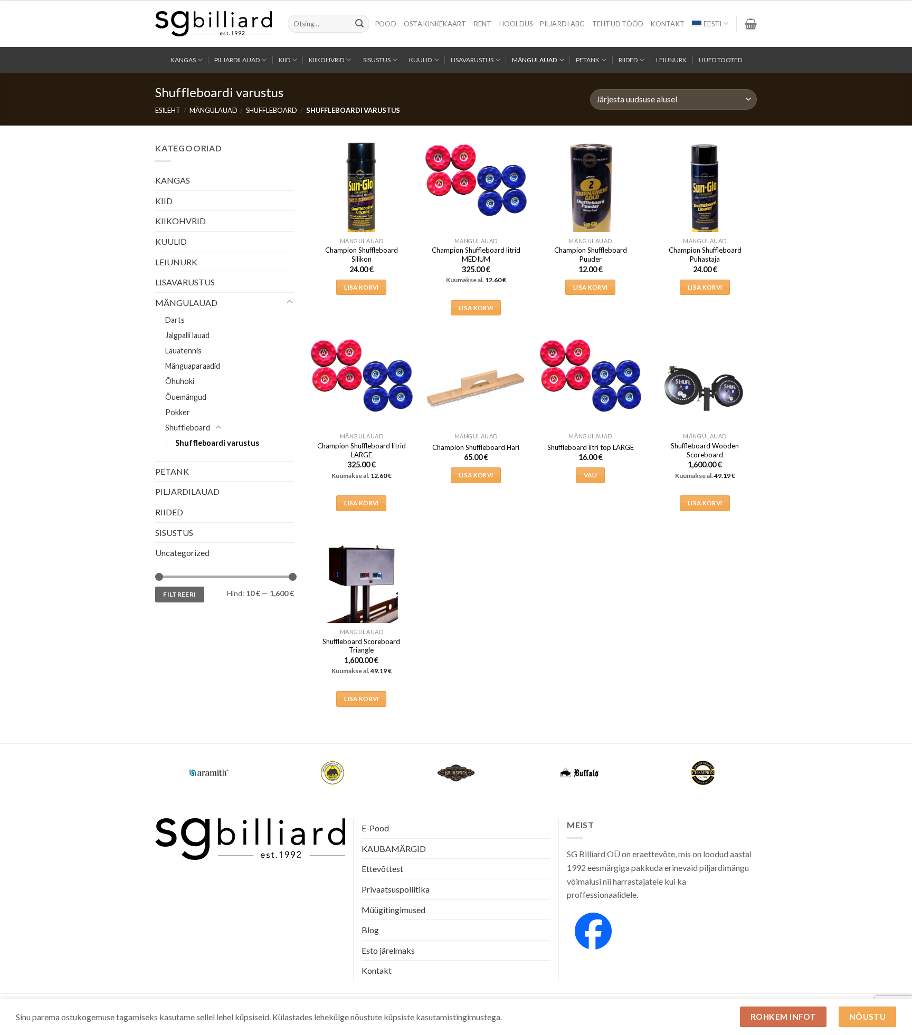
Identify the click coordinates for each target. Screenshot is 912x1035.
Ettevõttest (382, 869)
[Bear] (332, 773)
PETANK (588, 60)
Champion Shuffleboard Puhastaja (705, 254)
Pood (385, 24)
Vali (590, 475)
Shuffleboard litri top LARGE (590, 447)
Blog (370, 930)
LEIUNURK (671, 60)
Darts (175, 319)
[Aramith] (209, 773)
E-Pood (375, 828)
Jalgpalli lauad (187, 335)
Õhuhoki (179, 381)
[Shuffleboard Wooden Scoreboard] (705, 388)
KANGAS (183, 60)
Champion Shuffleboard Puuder (590, 254)
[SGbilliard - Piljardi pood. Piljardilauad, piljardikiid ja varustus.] (213, 23)
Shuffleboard (271, 110)
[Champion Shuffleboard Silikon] (361, 193)
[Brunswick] (456, 773)
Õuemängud (185, 396)
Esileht (167, 110)
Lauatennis (183, 350)
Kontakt (668, 24)
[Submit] (359, 24)
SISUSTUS (377, 60)
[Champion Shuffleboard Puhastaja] (705, 193)
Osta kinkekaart (435, 24)
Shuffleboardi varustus (217, 442)
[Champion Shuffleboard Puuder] (590, 193)
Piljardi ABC (562, 24)
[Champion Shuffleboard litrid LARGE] (361, 376)
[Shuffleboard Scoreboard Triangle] (361, 584)
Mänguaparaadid (192, 365)
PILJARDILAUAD (237, 60)
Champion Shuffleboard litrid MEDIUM (476, 254)
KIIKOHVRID (326, 60)
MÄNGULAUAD (534, 60)
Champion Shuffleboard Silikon (361, 254)
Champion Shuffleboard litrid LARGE (361, 450)
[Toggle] (290, 302)
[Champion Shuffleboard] (703, 773)
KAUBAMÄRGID (394, 849)
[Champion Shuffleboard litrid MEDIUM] (476, 180)
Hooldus (516, 24)
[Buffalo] (579, 773)
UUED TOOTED (720, 60)
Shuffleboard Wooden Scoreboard (705, 450)
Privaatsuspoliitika (396, 889)
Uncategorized (182, 553)
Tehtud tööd (618, 24)
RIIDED (628, 60)
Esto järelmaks (388, 950)
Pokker (177, 411)
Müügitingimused (393, 910)
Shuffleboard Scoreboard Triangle (361, 646)
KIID (284, 60)
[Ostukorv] (751, 23)
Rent (483, 24)
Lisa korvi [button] (361, 287)
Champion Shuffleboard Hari (475, 447)
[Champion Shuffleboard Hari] (476, 388)
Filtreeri (179, 594)
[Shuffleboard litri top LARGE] (590, 376)
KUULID (420, 60)
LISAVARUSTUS (472, 60)
